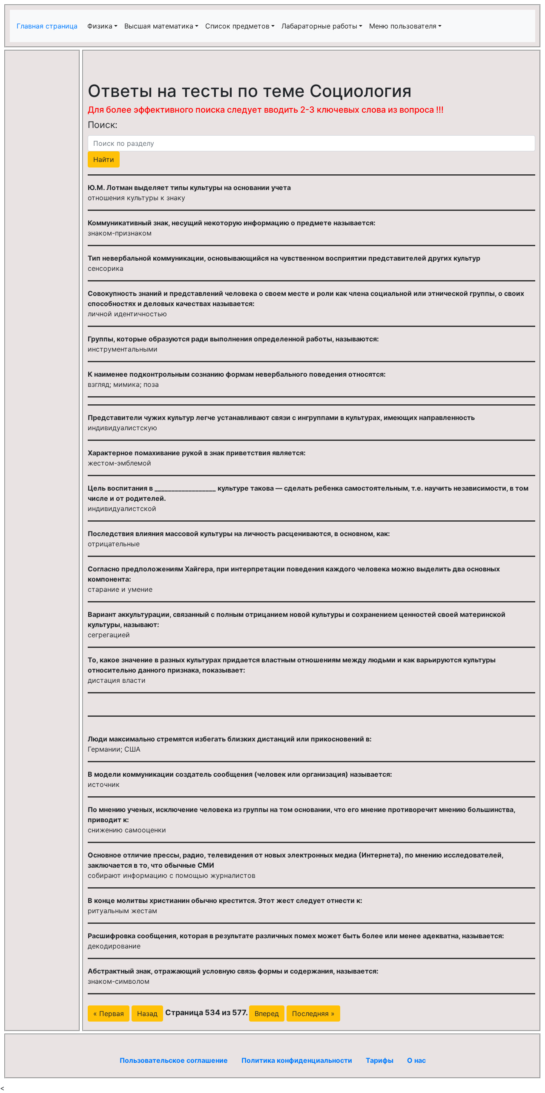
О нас (416, 1060)
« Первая (108, 1013)
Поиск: (103, 124)
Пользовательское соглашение (174, 1060)
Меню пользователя (402, 26)
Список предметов (237, 26)
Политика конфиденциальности (296, 1060)
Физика (99, 26)
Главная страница (48, 26)
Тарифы (379, 1060)
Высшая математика (158, 26)
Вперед (267, 1013)
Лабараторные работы (319, 26)
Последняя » (313, 1013)
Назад (147, 1013)
